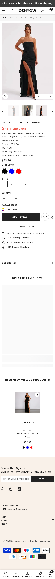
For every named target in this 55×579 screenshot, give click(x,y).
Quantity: (6, 193)
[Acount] (43, 10)
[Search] (12, 10)
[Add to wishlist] (37, 389)
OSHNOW (15, 144)
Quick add (27, 422)
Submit (43, 479)
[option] (27, 61)
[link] (45, 217)
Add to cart (20, 216)
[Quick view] (37, 394)
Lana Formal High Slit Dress (27, 435)
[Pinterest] (10, 489)
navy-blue (27, 447)
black (23, 447)
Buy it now (27, 226)
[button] (45, 96)
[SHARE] (51, 217)
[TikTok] (19, 489)
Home (4, 17)
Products (13, 17)
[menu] (3, 10)
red (31, 447)
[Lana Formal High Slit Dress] (27, 402)
